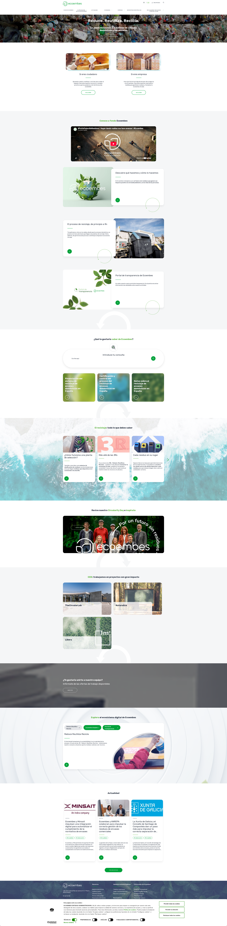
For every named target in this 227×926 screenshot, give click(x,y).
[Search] (153, 358)
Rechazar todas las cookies (171, 915)
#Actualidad (70, 838)
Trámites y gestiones (119, 889)
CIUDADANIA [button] (107, 10)
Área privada (156, 2)
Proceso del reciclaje (98, 895)
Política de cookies (130, 910)
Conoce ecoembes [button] (68, 10)
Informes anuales (97, 893)
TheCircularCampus (139, 898)
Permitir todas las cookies (172, 904)
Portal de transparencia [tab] (109, 727)
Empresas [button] (120, 10)
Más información (113, 36)
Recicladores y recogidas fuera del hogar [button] (154, 10)
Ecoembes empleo (139, 893)
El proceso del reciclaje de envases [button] (81, 10)
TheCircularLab (138, 895)
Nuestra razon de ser (98, 889)
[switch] (94, 919)
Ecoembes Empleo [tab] (92, 727)
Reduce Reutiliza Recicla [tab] (72, 727)
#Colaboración (80, 838)
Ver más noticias (113, 870)
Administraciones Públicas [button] (134, 10)
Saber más (70, 690)
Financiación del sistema (99, 898)
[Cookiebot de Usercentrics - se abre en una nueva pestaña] (52, 922)
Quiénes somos (96, 891)
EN (148, 2)
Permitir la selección (171, 909)
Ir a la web (88, 92)
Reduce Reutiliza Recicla (140, 891)
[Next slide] (167, 459)
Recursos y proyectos (119, 893)
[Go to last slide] (59, 459)
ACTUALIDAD (94, 10)
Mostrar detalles (69, 922)
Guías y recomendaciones (120, 891)
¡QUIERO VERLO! (79, 527)
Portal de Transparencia (140, 889)
